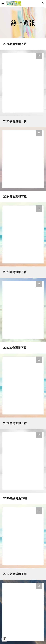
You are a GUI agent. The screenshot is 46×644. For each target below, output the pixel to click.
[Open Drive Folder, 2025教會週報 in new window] (39, 133)
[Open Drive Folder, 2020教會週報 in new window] (39, 510)
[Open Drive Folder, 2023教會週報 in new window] (39, 284)
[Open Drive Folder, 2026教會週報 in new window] (39, 56)
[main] (23, 22)
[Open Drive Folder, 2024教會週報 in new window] (39, 208)
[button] (3, 3)
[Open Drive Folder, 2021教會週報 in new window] (39, 435)
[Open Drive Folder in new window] (39, 586)
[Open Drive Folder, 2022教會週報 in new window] (39, 360)
